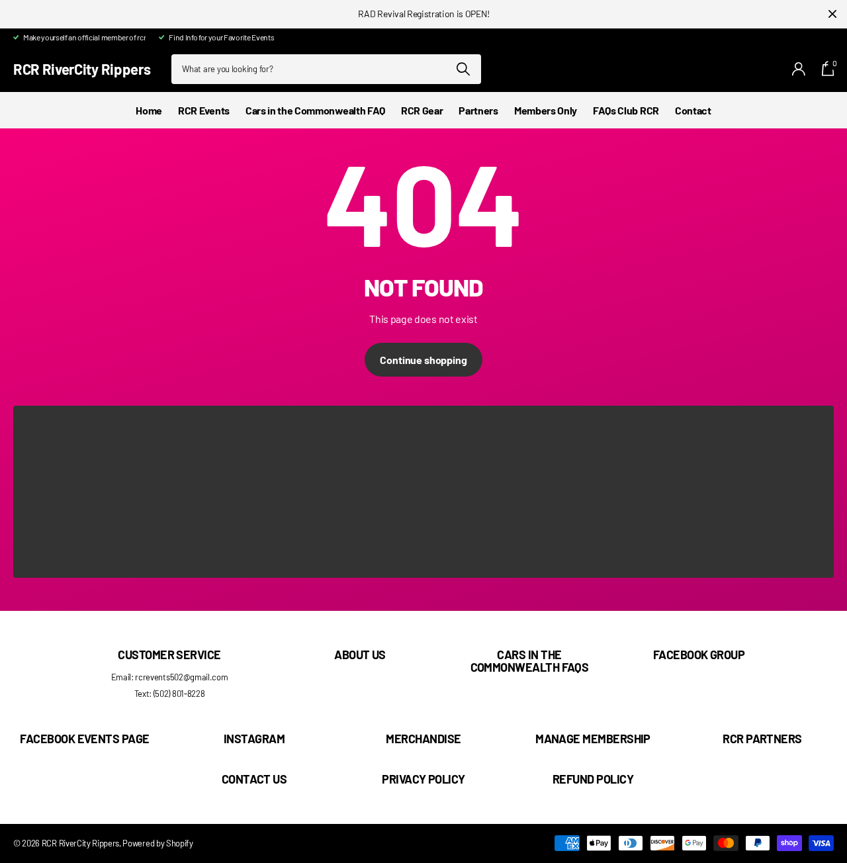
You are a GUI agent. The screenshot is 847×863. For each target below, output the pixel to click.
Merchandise (423, 738)
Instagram (254, 738)
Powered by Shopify (157, 843)
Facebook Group (698, 654)
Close (832, 14)
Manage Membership (592, 738)
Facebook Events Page (84, 738)
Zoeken (463, 69)
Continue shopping (423, 359)
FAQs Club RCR (626, 110)
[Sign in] (799, 69)
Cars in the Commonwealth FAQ (315, 110)
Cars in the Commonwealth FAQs (529, 660)
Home (149, 110)
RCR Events (204, 110)
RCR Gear (422, 110)
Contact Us (254, 779)
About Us (360, 654)
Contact (693, 110)
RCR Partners (762, 738)
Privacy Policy (423, 779)
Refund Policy (593, 779)
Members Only (545, 110)
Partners (478, 110)
